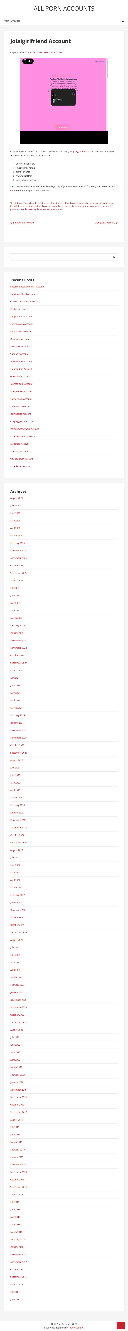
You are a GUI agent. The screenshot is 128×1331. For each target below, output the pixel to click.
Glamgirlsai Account (105, 222)
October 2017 (17, 1269)
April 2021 (15, 969)
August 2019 (16, 1119)
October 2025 (17, 565)
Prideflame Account (20, 466)
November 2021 (18, 917)
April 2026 (15, 527)
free (37, 203)
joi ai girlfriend (50, 203)
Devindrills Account (20, 338)
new (87, 206)
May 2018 (15, 1216)
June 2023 (15, 775)
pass (91, 206)
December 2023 (18, 730)
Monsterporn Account (21, 383)
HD (41, 203)
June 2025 (15, 595)
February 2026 (17, 543)
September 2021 (18, 932)
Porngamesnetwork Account (24, 428)
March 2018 (16, 1231)
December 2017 (18, 1254)
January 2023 (16, 812)
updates (38, 209)
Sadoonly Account (19, 353)
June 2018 (15, 1209)
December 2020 (18, 999)
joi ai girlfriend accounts (90, 203)
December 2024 (18, 640)
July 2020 (14, 1037)
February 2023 (17, 805)
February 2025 (17, 625)
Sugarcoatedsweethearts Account (27, 286)
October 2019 (17, 1104)
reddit (24, 209)
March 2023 (16, 797)
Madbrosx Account (19, 443)
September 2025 (18, 572)
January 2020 (16, 1082)
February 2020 (17, 1074)
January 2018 (16, 1246)
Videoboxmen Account (21, 458)
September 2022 (18, 842)
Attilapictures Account (21, 391)
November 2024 (18, 647)
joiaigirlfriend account (20, 206)
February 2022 (17, 894)
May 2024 (15, 692)
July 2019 (14, 1127)
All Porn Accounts (64, 8)
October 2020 (17, 1014)
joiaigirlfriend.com (82, 151)
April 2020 (15, 1059)
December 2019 (18, 1089)
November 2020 (18, 1007)
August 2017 (16, 1284)
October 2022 (17, 835)
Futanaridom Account (21, 368)
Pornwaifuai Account (23, 222)
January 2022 (16, 902)
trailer (30, 209)
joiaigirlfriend (107, 203)
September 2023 (18, 752)
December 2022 (18, 820)
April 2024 (15, 700)
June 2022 (15, 864)
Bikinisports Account (20, 413)
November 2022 (18, 827)
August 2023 (16, 760)
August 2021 (16, 939)
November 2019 (18, 1097)
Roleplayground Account (22, 436)
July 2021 (14, 947)
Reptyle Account (18, 309)
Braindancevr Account (21, 361)
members (79, 206)
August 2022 (16, 850)
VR (61, 209)
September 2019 (18, 1112)
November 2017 (18, 1261)
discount (20, 203)
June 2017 (15, 1299)
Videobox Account (19, 451)
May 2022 (15, 872)
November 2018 (18, 1172)
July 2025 (14, 587)
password (106, 206)
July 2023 (14, 767)
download (29, 203)
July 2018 (14, 1202)
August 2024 (16, 670)
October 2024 (17, 655)
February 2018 (17, 1239)
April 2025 (15, 610)
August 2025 (16, 580)
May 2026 (15, 520)
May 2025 (15, 602)
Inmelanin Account (19, 406)
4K (14, 203)
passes (98, 206)
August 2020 (16, 1029)
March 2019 (16, 1142)
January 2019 (16, 1157)
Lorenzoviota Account (21, 323)
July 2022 (14, 857)
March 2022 (16, 887)
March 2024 (16, 707)
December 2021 (18, 910)
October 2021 (17, 924)
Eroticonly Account (19, 346)
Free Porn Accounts (53, 52)
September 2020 (18, 1022)
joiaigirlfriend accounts (41, 206)
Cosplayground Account (22, 421)
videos (56, 209)
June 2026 (15, 513)
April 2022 (15, 880)
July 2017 (14, 1291)
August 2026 (16, 498)
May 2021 (15, 962)
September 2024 (18, 662)
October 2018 (17, 1179)
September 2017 (18, 1276)
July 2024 (14, 677)
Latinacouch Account (21, 398)
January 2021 (16, 992)
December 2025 (18, 550)
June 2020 (15, 1044)
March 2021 (16, 977)
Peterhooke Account (20, 331)
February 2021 (17, 984)
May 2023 (15, 782)
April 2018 (15, 1224)
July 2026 (14, 505)
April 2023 (15, 790)
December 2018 (18, 1164)
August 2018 (16, 1194)
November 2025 (18, 557)
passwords (15, 209)
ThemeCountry (75, 1327)
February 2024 (17, 715)
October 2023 (17, 745)
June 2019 (15, 1134)
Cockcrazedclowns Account (24, 301)
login (71, 206)
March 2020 (16, 1067)
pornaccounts (36, 52)
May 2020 (15, 1052)
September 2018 (18, 1186)
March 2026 (16, 535)
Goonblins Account (19, 376)
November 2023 (18, 737)
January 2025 (16, 632)
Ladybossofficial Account (23, 293)
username (47, 209)
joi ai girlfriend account (68, 203)
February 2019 (17, 1149)
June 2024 (15, 685)
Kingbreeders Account (21, 316)
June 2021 (15, 954)
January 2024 (16, 722)
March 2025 (16, 617)
